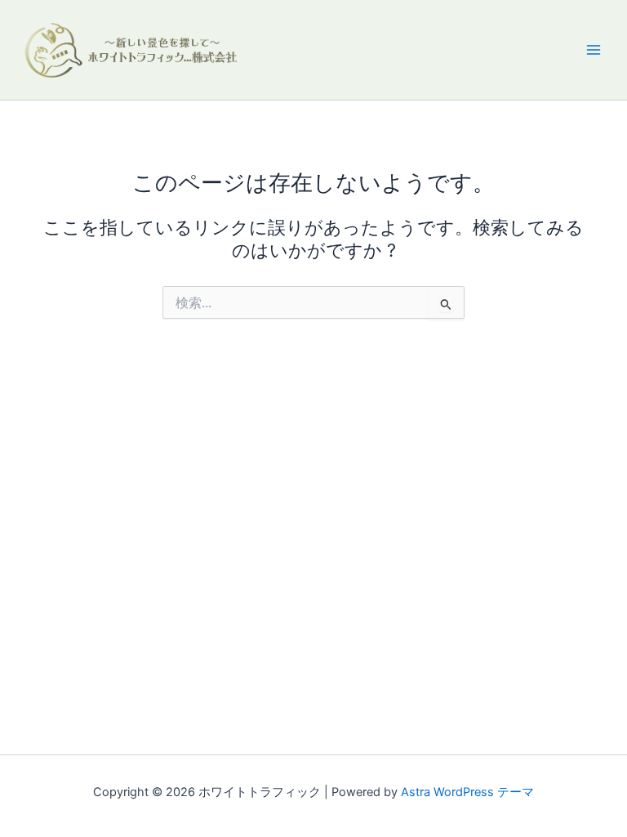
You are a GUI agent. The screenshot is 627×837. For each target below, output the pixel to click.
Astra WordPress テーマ (467, 792)
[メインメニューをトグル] (593, 50)
